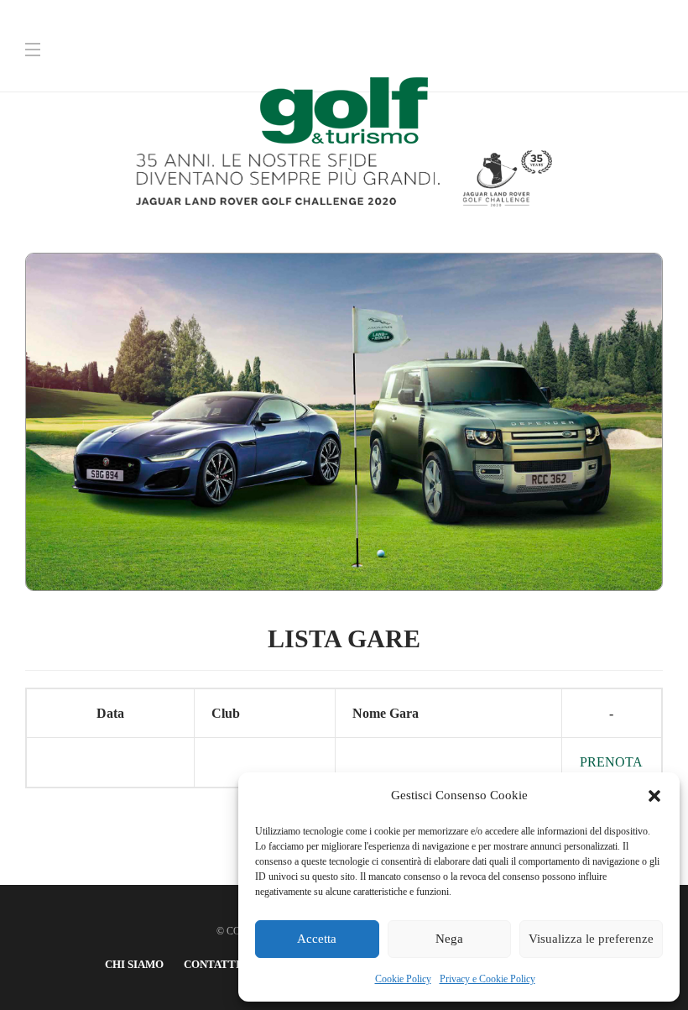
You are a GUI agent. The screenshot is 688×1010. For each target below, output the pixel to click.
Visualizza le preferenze (591, 938)
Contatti (212, 964)
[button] (654, 796)
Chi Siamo (134, 964)
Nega (449, 938)
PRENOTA (611, 762)
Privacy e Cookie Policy (487, 979)
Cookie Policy (403, 979)
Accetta (316, 938)
